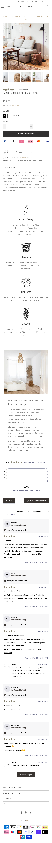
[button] (5, 77)
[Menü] (1, 6)
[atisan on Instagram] (30, 813)
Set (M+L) (16, 115)
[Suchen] (42, 6)
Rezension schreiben (39, 501)
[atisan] (26, 6)
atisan (28, 821)
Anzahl (5, 121)
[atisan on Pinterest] (26, 813)
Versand (23, 158)
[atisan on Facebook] (21, 813)
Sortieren (20, 511)
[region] (26, 2)
